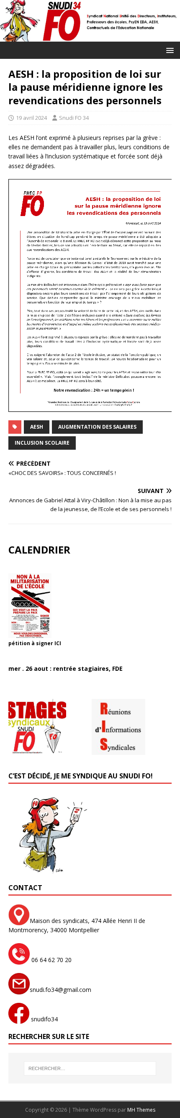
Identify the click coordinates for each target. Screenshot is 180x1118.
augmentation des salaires (97, 426)
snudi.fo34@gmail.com (60, 990)
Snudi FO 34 (74, 117)
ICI (57, 643)
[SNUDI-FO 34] (90, 37)
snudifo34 (43, 1019)
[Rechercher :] (90, 1068)
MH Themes (141, 1109)
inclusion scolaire (42, 442)
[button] (168, 50)
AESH (36, 426)
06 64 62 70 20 (51, 960)
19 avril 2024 (31, 117)
